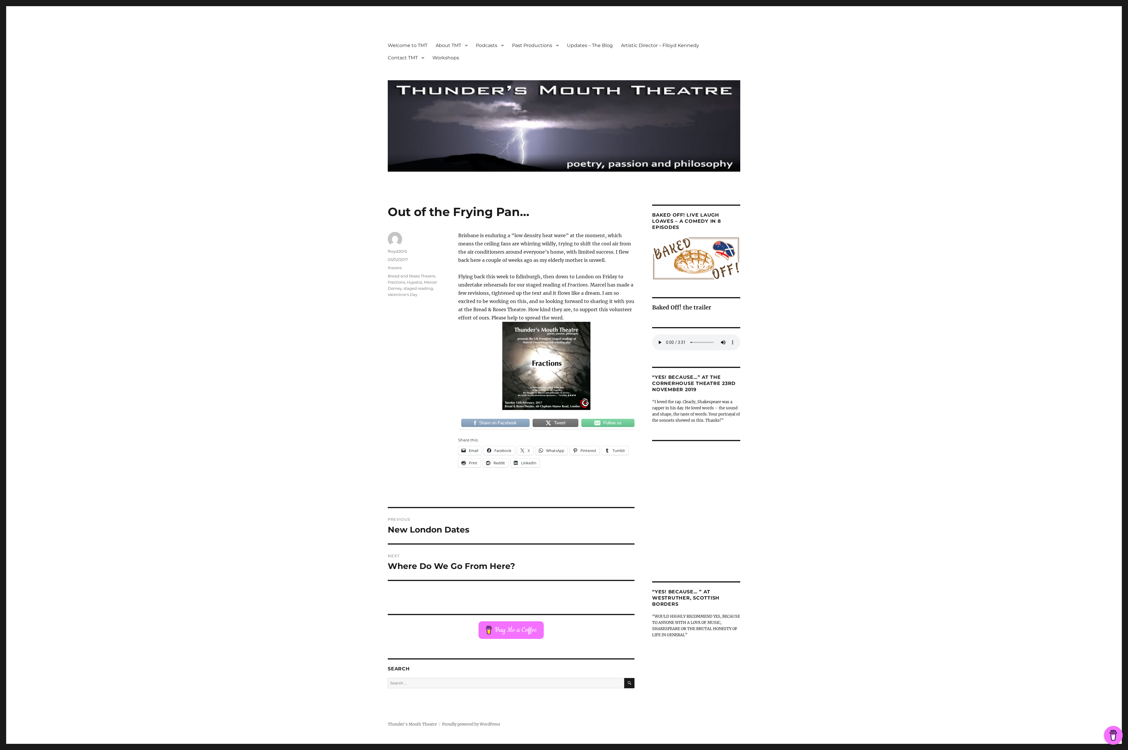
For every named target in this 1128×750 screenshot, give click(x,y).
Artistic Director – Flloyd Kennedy (660, 45)
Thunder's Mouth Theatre (412, 724)
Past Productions (532, 45)
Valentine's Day (402, 294)
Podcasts (486, 45)
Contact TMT (403, 58)
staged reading (418, 288)
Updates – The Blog (590, 45)
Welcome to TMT (407, 45)
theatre (395, 267)
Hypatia (414, 282)
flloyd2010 (397, 251)
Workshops (445, 58)
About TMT (448, 45)
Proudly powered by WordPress (471, 724)
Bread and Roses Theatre (411, 276)
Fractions (396, 282)
